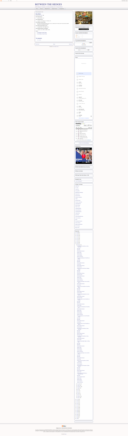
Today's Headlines (79, 255)
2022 (77, 238)
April (78, 393)
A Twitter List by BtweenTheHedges (84, 143)
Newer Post (37, 44)
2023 (77, 236)
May (78, 392)
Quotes (76, 219)
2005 (77, 415)
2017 (77, 399)
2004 (77, 417)
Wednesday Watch (79, 274)
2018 (77, 243)
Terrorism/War (77, 190)
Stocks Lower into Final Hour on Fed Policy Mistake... (83, 287)
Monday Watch (79, 252)
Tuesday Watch (79, 305)
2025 (77, 234)
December (78, 244)
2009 (77, 410)
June (78, 390)
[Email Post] (43, 15)
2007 (77, 412)
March (78, 394)
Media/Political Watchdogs (79, 192)
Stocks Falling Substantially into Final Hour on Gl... (83, 307)
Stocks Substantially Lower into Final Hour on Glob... (83, 316)
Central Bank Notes (78, 203)
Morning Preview (47, 8)
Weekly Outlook (79, 253)
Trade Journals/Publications (79, 216)
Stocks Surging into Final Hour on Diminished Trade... (82, 373)
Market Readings (77, 205)
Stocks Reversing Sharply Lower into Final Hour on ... (83, 282)
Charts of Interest (77, 222)
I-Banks (76, 198)
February (78, 396)
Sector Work (77, 214)
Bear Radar (78, 248)
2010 (77, 408)
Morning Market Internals (80, 262)
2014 (77, 403)
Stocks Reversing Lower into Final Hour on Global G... (83, 324)
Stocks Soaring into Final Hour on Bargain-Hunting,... (83, 269)
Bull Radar (78, 249)
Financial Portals (77, 195)
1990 (77, 418)
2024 (77, 235)
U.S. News (76, 187)
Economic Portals (77, 200)
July (78, 389)
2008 (77, 411)
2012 (77, 406)
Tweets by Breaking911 (78, 181)
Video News (77, 189)
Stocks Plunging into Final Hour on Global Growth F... (83, 366)
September (78, 386)
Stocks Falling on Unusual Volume (42, 33)
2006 (77, 414)
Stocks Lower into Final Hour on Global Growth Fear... (83, 361)
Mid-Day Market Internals (80, 333)
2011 (77, 407)
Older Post (70, 44)
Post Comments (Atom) (55, 46)
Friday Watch (79, 264)
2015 (77, 402)
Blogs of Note (77, 227)
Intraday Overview (54, 8)
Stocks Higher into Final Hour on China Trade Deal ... (82, 246)
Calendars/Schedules (78, 208)
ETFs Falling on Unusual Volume (42, 32)
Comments (78, 36)
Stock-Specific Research (78, 221)
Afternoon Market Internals (81, 376)
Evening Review (61, 8)
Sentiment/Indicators (78, 209)
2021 (77, 239)
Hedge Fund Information (78, 224)
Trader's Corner (77, 206)
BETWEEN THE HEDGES (48, 4)
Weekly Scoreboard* (80, 256)
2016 (77, 400)
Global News (77, 186)
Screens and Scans (77, 217)
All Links (41, 8)
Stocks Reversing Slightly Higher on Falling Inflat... (83, 341)
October (78, 385)
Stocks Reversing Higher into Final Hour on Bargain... (83, 258)
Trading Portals (77, 213)
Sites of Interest (77, 225)
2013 (77, 404)
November (78, 383)
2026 (77, 232)
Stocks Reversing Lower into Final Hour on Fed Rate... (83, 299)
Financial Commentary (78, 197)
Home (37, 8)
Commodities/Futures (78, 211)
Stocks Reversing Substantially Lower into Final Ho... (83, 294)
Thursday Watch (79, 266)
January (78, 397)
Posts (77, 35)
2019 (77, 242)
